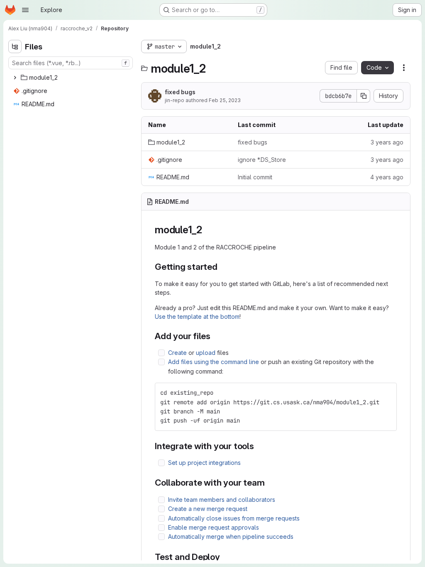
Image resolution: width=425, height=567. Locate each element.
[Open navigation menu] (25, 10)
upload (205, 352)
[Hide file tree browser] (15, 46)
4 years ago (386, 177)
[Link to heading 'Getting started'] (222, 267)
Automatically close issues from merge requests (234, 518)
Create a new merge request (207, 508)
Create (177, 352)
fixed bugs (180, 91)
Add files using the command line (213, 361)
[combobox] (70, 62)
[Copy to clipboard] (386, 392)
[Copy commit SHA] (363, 96)
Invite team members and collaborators (221, 499)
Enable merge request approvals (213, 527)
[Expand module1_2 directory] (15, 78)
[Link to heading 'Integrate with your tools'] (259, 446)
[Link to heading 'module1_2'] (207, 230)
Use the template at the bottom (197, 316)
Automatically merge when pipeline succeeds (230, 536)
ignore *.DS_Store (262, 159)
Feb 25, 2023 (225, 100)
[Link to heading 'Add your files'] (215, 336)
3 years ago (387, 142)
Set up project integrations (204, 462)
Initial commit (255, 177)
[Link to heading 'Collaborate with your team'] (269, 482)
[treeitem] (71, 77)
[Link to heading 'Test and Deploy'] (225, 557)
